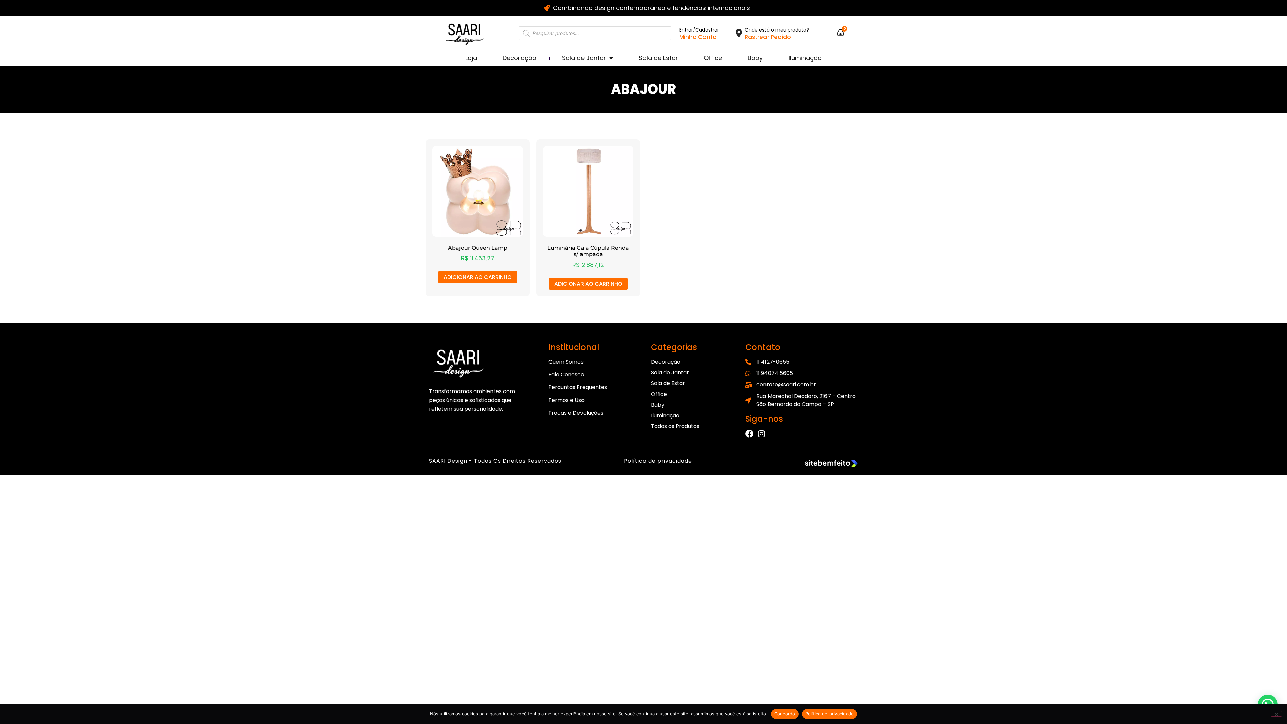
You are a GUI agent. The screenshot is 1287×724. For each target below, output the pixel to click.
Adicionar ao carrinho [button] (478, 277)
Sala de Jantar (584, 58)
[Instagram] (761, 434)
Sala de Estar (658, 58)
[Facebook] (749, 434)
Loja (471, 58)
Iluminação (805, 58)
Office (713, 58)
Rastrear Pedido (768, 37)
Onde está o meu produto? (777, 29)
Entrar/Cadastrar (699, 29)
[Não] (1276, 714)
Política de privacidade (658, 461)
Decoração (519, 58)
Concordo (784, 713)
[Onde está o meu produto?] (739, 33)
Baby (755, 58)
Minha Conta (698, 37)
